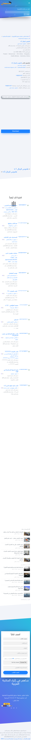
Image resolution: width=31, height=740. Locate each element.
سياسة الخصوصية (18, 739)
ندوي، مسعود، (13, 374)
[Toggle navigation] (29, 3)
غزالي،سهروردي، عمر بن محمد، (10, 388)
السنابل (16, 320)
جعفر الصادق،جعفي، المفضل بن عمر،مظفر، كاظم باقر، (12, 277)
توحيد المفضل (13, 273)
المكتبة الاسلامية (6, 36)
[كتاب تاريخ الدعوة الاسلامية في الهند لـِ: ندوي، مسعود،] (24, 369)
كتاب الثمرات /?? (12, 291)
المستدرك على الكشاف (10, 237)
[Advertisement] (15, 114)
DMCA (2, 739)
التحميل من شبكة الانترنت (20, 658)
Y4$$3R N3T (19, 75)
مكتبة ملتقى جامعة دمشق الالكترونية (20, 36)
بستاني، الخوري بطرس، (12, 322)
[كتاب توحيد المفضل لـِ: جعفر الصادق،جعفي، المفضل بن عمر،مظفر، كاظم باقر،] (23, 273)
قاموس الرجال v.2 (25, 41)
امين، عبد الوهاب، (12, 225)
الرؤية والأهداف (26, 739)
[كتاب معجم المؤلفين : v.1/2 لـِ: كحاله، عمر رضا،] (24, 305)
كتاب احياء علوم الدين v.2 (11, 386)
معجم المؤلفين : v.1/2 (11, 305)
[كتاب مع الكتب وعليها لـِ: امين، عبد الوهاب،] (23, 223)
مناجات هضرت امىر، (11, 253)
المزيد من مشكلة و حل (25, 564)
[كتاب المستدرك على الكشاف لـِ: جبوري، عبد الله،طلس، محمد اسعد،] (23, 237)
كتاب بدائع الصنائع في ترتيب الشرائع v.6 (10, 334)
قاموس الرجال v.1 (21, 169)
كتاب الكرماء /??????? (11, 352)
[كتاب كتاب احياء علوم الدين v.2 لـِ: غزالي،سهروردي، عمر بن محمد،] (24, 385)
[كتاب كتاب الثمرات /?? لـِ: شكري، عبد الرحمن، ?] (23, 291)
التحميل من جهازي (8, 658)
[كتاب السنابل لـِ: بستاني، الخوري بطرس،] (24, 319)
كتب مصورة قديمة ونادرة (24, 38)
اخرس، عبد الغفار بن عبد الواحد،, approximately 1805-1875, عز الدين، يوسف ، (10, 210)
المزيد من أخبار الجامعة (25, 599)
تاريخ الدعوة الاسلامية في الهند (11, 370)
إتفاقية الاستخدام (9, 739)
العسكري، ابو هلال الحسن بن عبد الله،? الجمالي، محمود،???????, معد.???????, (10, 356)
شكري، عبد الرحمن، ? (11, 293)
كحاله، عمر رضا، (13, 307)
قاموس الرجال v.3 (10, 172)
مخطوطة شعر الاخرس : (10, 205)
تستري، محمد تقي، (21, 43)
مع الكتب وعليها (12, 223)
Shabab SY (13, 698)
